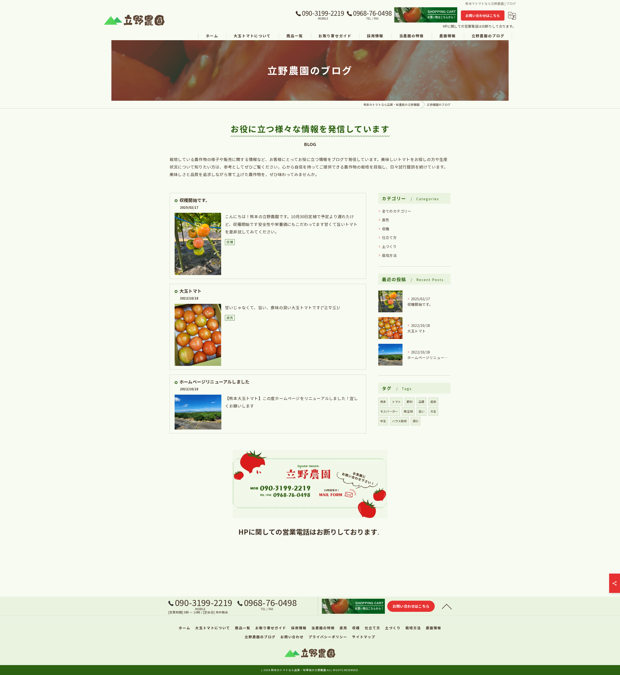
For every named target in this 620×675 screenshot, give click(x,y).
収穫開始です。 (194, 200)
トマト (396, 401)
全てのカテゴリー (396, 211)
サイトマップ (363, 636)
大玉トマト (190, 291)
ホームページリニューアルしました (214, 381)
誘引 (415, 421)
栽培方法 (389, 255)
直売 (229, 317)
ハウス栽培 (399, 421)
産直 (433, 401)
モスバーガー (389, 411)
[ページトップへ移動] (447, 606)
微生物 (408, 411)
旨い (421, 411)
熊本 (383, 401)
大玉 (433, 411)
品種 (421, 401)
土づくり (389, 246)
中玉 (383, 421)
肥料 (409, 401)
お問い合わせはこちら (482, 15)
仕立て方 (389, 237)
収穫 (229, 241)
